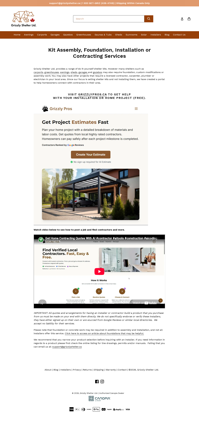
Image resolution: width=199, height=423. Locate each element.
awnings (64, 72)
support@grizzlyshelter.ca (67, 346)
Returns (87, 369)
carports (38, 72)
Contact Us (179, 34)
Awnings (29, 34)
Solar (144, 34)
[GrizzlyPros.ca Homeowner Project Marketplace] (91, 223)
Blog (167, 34)
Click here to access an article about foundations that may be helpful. (104, 333)
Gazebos (68, 34)
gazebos (97, 72)
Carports (42, 34)
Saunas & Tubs (103, 34)
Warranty (111, 369)
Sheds (118, 34)
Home (17, 34)
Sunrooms (131, 34)
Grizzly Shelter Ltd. (148, 369)
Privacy (77, 369)
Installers (155, 34)
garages (83, 72)
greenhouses (51, 72)
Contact (122, 369)
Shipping (99, 369)
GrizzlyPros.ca (92, 94)
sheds (74, 72)
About (48, 369)
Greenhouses (83, 34)
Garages (55, 34)
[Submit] (148, 18)
